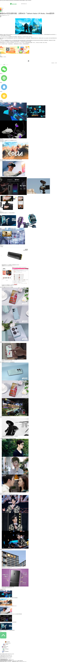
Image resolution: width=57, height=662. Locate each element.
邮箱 (17, 0)
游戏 (10, 0)
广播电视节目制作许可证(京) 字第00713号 (6, 655)
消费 (26, 0)
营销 (16, 0)
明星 (7, 0)
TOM (2, 587)
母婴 (14, 0)
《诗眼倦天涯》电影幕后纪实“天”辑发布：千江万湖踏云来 (10, 436)
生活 (13, 0)
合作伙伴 (7, 659)
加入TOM (12, 659)
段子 (24, 0)
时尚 (9, 0)
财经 (22, 0)
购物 (29, 0)
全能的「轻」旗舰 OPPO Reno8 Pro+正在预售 (6, 287)
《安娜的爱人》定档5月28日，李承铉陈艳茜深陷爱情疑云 (8, 438)
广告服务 (9, 659)
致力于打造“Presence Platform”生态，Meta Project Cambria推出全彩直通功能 (11, 159)
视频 (20, 0)
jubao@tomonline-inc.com (22, 661)
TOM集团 (1, 659)
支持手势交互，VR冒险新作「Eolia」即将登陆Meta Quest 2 (8, 140)
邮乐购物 (4, 659)
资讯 (2, 0)
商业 (19, 0)
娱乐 (5, 0)
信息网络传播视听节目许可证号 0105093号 (6, 656)
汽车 (27, 0)
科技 (30, 0)
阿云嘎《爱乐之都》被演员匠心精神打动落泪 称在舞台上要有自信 (9, 494)
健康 (23, 0)
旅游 (12, 0)
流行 (3, 0)
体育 (6, 0)
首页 (0, 0)
